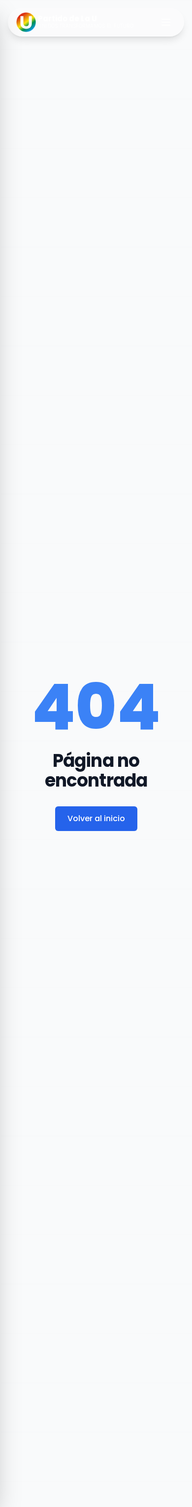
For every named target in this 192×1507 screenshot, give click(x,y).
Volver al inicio (96, 818)
